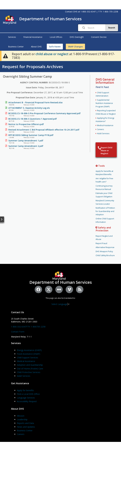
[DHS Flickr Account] (59, 289)
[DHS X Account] (48, 289)
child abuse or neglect (52, 54)
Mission (20, 415)
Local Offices (56, 37)
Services (12, 37)
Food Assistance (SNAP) (28, 353)
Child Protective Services (28, 372)
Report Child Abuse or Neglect (106, 150)
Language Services (26, 397)
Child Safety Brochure (105, 255)
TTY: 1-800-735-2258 (108, 11)
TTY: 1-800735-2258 (35, 326)
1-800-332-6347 (88, 11)
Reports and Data (25, 423)
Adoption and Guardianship (30, 364)
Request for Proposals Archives (32, 66)
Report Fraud (101, 243)
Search (111, 27)
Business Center (16, 46)
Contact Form (17, 331)
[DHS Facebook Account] (38, 289)
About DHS (36, 46)
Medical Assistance (105, 125)
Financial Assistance (32, 37)
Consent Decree (99, 37)
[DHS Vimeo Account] (69, 289)
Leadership (22, 419)
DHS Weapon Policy (104, 251)
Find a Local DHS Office (28, 394)
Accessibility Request (27, 401)
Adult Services (103, 133)
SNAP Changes (75, 46)
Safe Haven (55, 46)
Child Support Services (27, 357)
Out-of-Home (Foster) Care (30, 368)
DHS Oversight (77, 37)
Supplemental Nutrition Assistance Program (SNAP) (104, 103)
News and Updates (26, 426)
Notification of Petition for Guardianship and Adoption (105, 211)
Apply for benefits (25, 390)
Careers (100, 129)
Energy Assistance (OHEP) (29, 350)
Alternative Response (105, 247)
